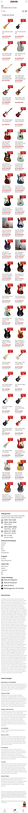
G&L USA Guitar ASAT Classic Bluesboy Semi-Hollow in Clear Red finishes (7, 145)
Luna (12, 641)
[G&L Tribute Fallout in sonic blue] (7, 443)
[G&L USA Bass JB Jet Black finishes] (7, 289)
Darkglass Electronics (18, 613)
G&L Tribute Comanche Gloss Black (19, 408)
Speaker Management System (17, 706)
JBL (19, 635)
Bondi (19, 607)
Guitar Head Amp (8, 771)
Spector (3, 661)
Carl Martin (6, 608)
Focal (17, 624)
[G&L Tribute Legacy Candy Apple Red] (7, 112)
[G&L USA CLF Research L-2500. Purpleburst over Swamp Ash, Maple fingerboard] (7, 244)
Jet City (23, 635)
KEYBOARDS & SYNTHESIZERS (8, 682)
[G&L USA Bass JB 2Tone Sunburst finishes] (20, 267)
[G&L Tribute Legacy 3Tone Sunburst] (7, 377)
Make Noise (16, 641)
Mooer (13, 646)
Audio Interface (5, 749)
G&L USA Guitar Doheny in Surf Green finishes (19, 165)
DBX (11, 614)
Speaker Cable (5, 731)
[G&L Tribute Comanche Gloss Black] (20, 399)
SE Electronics (4, 658)
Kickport (23, 636)
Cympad (24, 611)
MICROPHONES (5, 776)
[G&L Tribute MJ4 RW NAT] (7, 24)
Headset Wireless (15, 784)
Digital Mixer (11, 698)
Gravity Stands (4, 630)
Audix (12, 603)
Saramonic (22, 657)
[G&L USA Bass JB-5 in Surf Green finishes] (7, 311)
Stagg (16, 661)
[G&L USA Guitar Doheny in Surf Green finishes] (20, 156)
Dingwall (17, 616)
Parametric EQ (4, 759)
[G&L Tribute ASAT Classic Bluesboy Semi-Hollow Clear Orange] (7, 68)
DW (13, 618)
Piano (17, 687)
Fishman (7, 624)
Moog (17, 646)
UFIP (12, 669)
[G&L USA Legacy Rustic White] (7, 355)
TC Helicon (20, 665)
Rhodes (3, 654)
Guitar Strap (11, 767)
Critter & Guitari (13, 611)
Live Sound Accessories (16, 700)
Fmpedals (12, 624)
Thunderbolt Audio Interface (8, 751)
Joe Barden (11, 636)
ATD (23, 602)
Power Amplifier (22, 698)
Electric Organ (4, 684)
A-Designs (3, 599)
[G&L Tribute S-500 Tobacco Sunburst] (20, 90)
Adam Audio (17, 599)
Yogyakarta (4, 570)
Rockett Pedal (4, 655)
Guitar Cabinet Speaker (12, 770)
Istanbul (12, 633)
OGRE (7, 649)
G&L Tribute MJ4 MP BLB (20, 32)
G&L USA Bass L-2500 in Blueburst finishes (19, 320)
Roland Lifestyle (17, 655)
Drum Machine (20, 722)
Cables (3, 730)
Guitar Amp (14, 768)
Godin (10, 629)
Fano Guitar (20, 622)
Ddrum (14, 614)
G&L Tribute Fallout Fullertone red (20, 429)
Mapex (2, 643)
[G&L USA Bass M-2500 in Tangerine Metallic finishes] (20, 333)
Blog (2, 549)
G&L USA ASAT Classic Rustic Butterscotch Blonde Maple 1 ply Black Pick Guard (19, 475)
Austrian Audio (18, 603)
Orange (11, 649)
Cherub (3, 610)
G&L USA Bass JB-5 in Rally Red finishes (20, 297)
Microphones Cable (19, 730)
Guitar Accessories (21, 764)
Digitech (12, 616)
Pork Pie (7, 652)
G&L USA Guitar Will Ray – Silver (20, 54)
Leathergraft (11, 639)
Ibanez (2, 633)
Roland (10, 655)
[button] (14, 15)
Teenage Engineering (15, 666)
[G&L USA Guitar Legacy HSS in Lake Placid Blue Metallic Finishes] (20, 178)
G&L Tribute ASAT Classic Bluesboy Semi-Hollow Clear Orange (7, 78)
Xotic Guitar (9, 672)
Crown (19, 611)
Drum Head (19, 716)
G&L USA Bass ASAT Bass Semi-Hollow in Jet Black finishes (7, 275)
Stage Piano (4, 689)
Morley (2, 647)
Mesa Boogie (10, 644)
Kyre (23, 638)
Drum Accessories (18, 714)
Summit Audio (4, 663)
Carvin (16, 608)
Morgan (21, 646)
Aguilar (3, 600)
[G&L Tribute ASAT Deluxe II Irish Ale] (20, 112)
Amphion (21, 600)
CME (17, 610)
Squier (12, 661)
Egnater (14, 619)
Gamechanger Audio (11, 627)
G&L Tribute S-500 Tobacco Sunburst (20, 98)
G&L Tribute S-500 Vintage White (20, 363)
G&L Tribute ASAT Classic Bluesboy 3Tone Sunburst (6, 99)
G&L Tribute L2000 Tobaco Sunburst (7, 54)
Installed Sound (5, 695)
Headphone (4, 752)
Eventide (10, 622)
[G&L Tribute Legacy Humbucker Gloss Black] (7, 421)
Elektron (10, 621)
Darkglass (9, 613)
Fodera (3, 625)
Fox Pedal (8, 625)
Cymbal (13, 711)
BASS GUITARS (5, 735)
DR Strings (22, 616)
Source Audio (22, 660)
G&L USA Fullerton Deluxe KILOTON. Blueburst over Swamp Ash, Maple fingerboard (20, 233)
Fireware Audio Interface (15, 749)
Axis (2, 605)
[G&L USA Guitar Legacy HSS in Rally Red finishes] (20, 443)
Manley (22, 641)
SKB (12, 658)
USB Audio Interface (20, 751)
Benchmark (4, 607)
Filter (4, 11)
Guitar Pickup (4, 767)
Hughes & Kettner (20, 632)
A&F (8, 599)
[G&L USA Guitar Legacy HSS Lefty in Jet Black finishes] (7, 200)
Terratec (11, 668)
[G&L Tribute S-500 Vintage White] (20, 355)
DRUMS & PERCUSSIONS (7, 709)
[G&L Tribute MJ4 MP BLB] (20, 24)
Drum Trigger (19, 719)
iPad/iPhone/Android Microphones (9, 779)
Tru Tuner (20, 668)
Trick (15, 668)
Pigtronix (9, 650)
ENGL (23, 621)
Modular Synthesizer (19, 689)
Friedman (17, 625)
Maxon (21, 643)
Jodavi (5, 636)
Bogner (15, 607)
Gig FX (6, 629)
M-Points (3, 558)
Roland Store (4, 566)
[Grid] (23, 11)
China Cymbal (19, 711)
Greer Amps (12, 630)
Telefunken (24, 666)
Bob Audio (10, 607)
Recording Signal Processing (15, 755)
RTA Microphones (12, 781)
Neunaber (18, 647)
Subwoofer (21, 704)
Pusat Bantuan (5, 552)
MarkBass (7, 643)
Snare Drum (21, 720)
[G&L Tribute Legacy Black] (20, 377)
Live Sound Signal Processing (13, 703)
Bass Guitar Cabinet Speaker (14, 740)
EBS (5, 619)
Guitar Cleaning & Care (13, 765)
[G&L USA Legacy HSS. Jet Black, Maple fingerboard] (20, 244)
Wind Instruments (5, 690)
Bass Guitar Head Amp (16, 741)
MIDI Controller (11, 687)
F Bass (15, 622)
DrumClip (3, 618)
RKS (12, 654)
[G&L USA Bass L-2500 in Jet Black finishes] (7, 333)
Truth (24, 668)
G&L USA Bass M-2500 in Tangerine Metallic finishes (19, 342)
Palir (15, 649)
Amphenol (15, 600)
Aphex (14, 602)
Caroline (12, 608)
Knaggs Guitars (5, 638)
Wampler (23, 671)
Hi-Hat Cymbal (16, 713)
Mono (9, 646)
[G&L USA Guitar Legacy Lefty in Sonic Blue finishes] (20, 200)
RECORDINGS (4, 747)
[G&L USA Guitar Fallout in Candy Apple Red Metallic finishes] (7, 178)
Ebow (2, 619)
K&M (16, 636)
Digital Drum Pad (12, 722)
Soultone (10, 660)
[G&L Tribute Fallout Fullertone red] (20, 421)
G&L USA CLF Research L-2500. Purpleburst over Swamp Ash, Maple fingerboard (7, 255)
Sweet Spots (17, 663)
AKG (11, 600)
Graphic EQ (4, 704)
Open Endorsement (6, 560)
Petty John (3, 650)
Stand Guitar (8, 768)
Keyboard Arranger (16, 685)
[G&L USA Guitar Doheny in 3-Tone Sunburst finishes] (7, 156)
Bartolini (21, 605)
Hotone (13, 632)
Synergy (23, 663)
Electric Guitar (12, 764)
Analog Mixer (4, 698)
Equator (3, 622)
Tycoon (8, 669)
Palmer (18, 649)
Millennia (20, 644)
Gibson (3, 629)
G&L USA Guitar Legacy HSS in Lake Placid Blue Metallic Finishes (20, 188)
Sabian (6, 657)
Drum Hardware (12, 724)
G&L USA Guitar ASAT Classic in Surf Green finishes (20, 143)
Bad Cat (16, 605)
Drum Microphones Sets (16, 717)
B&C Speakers (9, 605)
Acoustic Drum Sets (5, 711)
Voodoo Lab (17, 671)
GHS (24, 627)
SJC (10, 658)
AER (22, 599)
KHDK (19, 636)
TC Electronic (14, 665)
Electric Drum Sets (21, 724)
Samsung (16, 657)
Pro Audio (9, 704)
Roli (22, 655)
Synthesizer (11, 689)
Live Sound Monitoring (7, 701)
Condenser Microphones (7, 778)
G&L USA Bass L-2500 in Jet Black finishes (6, 342)
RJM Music (8, 654)
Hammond (18, 630)
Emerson (15, 621)
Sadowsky (11, 657)
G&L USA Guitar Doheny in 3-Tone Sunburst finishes (7, 165)
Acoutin (12, 599)
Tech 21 (7, 666)
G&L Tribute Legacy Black (20, 385)
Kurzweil (19, 638)
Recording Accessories (10, 754)
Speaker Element (5, 700)
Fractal (12, 625)
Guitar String (18, 767)
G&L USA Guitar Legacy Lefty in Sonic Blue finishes (20, 209)
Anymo (10, 602)
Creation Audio (4, 611)
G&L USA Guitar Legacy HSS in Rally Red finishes (20, 452)
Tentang (3, 543)
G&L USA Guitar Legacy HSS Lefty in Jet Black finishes (7, 209)
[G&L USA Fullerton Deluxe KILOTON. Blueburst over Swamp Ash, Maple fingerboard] (20, 222)
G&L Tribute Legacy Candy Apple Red (7, 120)
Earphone (15, 701)
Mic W (15, 644)
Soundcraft (15, 660)
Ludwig (8, 641)
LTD (5, 641)
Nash (14, 647)
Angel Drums (4, 602)
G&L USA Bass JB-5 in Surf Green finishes (7, 320)
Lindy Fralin (21, 639)
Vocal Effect (4, 782)
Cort (20, 610)
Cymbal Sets (9, 713)
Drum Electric (4, 722)
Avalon (24, 603)
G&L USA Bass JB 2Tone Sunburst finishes (19, 275)
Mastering (23, 757)
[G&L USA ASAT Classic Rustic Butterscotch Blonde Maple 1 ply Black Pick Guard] (20, 465)
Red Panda (21, 652)
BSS (2, 608)
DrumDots (8, 618)
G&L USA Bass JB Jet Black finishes (7, 297)
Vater (23, 669)
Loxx (2, 641)
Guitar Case (4, 765)
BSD (2, 574)
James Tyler (10, 635)
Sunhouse (11, 663)
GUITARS (3, 762)
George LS (19, 627)
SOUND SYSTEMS (5, 693)
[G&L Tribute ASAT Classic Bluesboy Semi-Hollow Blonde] (20, 68)
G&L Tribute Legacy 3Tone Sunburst (7, 385)
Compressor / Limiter (15, 757)
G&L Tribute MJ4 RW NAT (7, 32)
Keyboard (11, 684)
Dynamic (22, 618)
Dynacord (17, 618)
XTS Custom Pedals (17, 672)
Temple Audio (5, 668)
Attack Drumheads (5, 603)
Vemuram (3, 671)
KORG (10, 638)
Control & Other (13, 695)
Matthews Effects (15, 643)
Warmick (3, 672)
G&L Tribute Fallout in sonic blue (7, 451)
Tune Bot (3, 669)
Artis (2, 547)
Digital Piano (22, 687)
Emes (19, 621)
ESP (7, 622)
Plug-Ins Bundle (11, 752)
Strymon (20, 661)
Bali (2, 572)
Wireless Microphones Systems (15, 782)
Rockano (21, 654)
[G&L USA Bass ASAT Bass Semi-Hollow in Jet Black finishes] (7, 267)
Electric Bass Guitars (17, 743)
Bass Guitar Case (5, 738)
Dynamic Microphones (19, 778)
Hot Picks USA (7, 632)
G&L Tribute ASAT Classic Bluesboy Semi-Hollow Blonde (20, 77)
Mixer (16, 698)
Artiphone (19, 602)
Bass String (19, 738)
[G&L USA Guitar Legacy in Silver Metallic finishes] (7, 465)
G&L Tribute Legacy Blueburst (7, 407)
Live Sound (20, 696)
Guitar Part (22, 765)
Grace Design (22, 629)
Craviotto (24, 610)
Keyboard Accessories (20, 684)
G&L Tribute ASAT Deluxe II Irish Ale (19, 120)
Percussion (3, 725)
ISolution (7, 633)
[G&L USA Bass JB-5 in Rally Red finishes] (20, 289)
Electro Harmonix (21, 619)
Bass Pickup (13, 738)
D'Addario (3, 613)
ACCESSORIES (4, 728)
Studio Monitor (12, 759)
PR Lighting (12, 652)
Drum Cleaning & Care (10, 716)
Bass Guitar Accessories (7, 736)
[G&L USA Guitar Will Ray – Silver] (20, 46)
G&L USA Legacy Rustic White (6, 363)
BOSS (23, 607)
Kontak (3, 545)
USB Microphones (22, 781)
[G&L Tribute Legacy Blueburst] (7, 399)
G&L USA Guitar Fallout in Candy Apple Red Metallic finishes (7, 188)
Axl (4, 605)
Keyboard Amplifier (6, 685)
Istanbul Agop (18, 633)
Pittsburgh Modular (16, 650)
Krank (14, 638)
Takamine (3, 665)
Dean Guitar (20, 614)
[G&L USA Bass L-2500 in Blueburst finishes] (20, 311)
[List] (26, 11)
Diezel (7, 616)
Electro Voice (4, 621)
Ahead (7, 600)
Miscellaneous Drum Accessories (9, 720)
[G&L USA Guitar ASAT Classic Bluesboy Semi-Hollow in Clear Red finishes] (7, 134)
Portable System (5, 706)
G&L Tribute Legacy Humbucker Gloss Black (7, 430)
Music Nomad (8, 647)
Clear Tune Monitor (10, 610)
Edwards (9, 619)
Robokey (16, 654)
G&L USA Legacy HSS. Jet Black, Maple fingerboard (20, 253)
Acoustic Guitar (4, 764)
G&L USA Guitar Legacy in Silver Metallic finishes (6, 474)
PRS (16, 652)
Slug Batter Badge (18, 658)
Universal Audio (17, 669)
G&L (22, 625)
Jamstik (16, 635)
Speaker (15, 704)
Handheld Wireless (5, 784)
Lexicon (16, 639)
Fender (3, 624)
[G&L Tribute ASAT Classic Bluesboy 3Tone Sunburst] (7, 90)
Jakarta (3, 568)
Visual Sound (10, 671)
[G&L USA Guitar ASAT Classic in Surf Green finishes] (20, 134)
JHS (2, 636)
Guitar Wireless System (11, 773)
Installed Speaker (12, 696)
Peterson (23, 649)
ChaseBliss (21, 608)
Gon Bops (15, 629)
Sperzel (8, 661)
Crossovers (23, 703)
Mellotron (3, 644)
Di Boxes (25, 700)
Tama (8, 665)
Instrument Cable (10, 730)
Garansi (3, 550)
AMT (25, 600)
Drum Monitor (4, 724)
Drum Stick (12, 719)
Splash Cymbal (9, 714)
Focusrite (22, 624)
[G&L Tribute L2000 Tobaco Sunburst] (7, 46)
